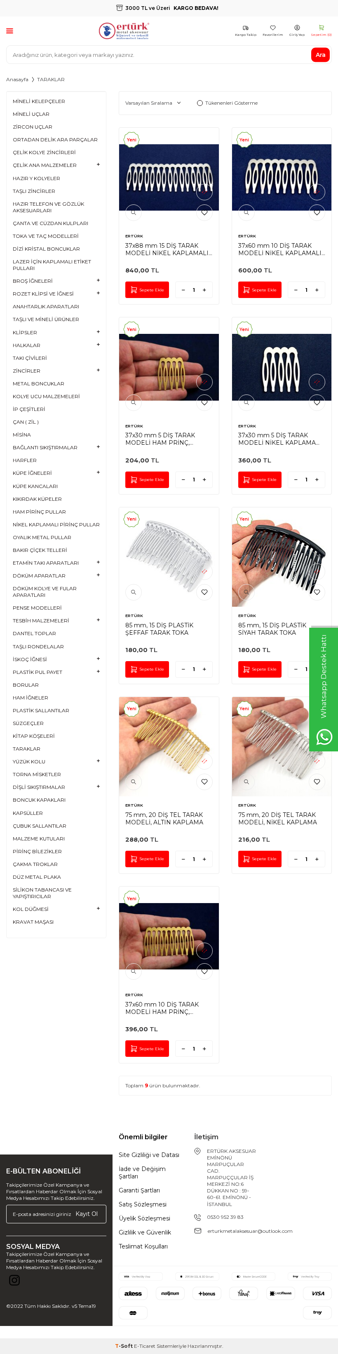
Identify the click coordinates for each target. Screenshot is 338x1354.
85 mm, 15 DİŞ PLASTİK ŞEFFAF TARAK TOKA (159, 629)
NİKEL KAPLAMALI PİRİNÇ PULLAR (56, 524)
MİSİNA (22, 435)
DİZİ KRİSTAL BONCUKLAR (46, 249)
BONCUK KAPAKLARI (39, 800)
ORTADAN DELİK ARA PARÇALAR (55, 139)
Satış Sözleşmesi (143, 1204)
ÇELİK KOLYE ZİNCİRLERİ (44, 152)
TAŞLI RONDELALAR (38, 646)
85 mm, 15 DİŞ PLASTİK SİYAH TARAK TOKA (272, 629)
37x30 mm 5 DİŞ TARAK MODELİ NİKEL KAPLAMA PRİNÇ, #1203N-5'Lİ (277, 439)
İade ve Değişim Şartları (142, 1172)
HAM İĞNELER (30, 698)
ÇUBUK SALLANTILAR (39, 826)
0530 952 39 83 (225, 1217)
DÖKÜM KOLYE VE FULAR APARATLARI (45, 591)
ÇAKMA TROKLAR (35, 864)
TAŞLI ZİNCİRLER (34, 191)
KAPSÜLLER (28, 813)
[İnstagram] (14, 1282)
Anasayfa (17, 79)
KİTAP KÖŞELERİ (34, 736)
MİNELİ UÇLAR (31, 114)
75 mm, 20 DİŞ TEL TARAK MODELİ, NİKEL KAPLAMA (277, 818)
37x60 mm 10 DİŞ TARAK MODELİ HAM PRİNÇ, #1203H (162, 1008)
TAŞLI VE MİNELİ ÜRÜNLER (46, 319)
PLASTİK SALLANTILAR (41, 710)
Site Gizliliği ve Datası (149, 1155)
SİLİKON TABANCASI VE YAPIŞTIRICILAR (42, 893)
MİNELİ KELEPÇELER (39, 101)
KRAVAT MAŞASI (33, 922)
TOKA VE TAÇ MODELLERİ (46, 236)
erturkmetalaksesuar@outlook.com (250, 1231)
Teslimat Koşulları (143, 1246)
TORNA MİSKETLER (37, 774)
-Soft (124, 1346)
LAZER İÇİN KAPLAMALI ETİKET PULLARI (52, 264)
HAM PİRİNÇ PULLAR (39, 512)
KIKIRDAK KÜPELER (37, 499)
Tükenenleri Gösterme (231, 103)
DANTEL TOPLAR (34, 633)
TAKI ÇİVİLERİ (30, 358)
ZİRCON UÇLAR (32, 127)
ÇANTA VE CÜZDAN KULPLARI (50, 223)
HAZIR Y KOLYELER (36, 178)
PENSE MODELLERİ (37, 608)
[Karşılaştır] (204, 192)
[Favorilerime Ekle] (204, 212)
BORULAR (26, 685)
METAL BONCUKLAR (38, 383)
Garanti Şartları (139, 1190)
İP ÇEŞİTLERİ (29, 409)
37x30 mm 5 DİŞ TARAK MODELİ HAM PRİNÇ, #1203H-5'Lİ (160, 439)
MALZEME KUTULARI (39, 838)
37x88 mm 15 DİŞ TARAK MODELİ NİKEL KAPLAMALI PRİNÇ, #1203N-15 (167, 249)
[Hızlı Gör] (133, 212)
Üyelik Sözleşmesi (144, 1218)
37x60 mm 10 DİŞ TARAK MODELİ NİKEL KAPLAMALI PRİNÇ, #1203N (280, 249)
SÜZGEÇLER (28, 723)
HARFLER (25, 460)
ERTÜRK (134, 236)
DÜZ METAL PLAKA (37, 877)
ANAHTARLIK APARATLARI (46, 306)
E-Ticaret (144, 1346)
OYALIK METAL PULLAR (42, 537)
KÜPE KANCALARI (35, 486)
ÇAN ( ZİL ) (26, 422)
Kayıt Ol (86, 1214)
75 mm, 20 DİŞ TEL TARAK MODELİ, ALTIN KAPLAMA (164, 818)
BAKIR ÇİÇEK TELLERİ (40, 550)
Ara (321, 54)
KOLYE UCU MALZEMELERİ (46, 396)
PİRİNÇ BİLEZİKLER (37, 851)
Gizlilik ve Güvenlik (145, 1232)
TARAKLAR (26, 749)
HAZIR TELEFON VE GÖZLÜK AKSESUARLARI (48, 207)
